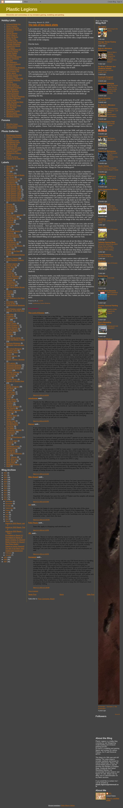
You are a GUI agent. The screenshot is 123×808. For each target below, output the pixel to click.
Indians (8, 296)
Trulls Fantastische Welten (108, 189)
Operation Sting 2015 (13, 148)
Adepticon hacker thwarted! (14, 546)
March (7, 521)
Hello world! (102, 100)
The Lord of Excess (36, 313)
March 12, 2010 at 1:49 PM (41, 554)
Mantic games (11, 73)
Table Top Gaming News (14, 102)
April (7, 519)
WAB (8, 439)
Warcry (8, 444)
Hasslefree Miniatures (14, 57)
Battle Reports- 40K (13, 188)
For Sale (9, 269)
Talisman (9, 417)
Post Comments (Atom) (46, 599)
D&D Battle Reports (13, 231)
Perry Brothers (11, 374)
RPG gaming (10, 394)
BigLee (31, 424)
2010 (5, 499)
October (8, 506)
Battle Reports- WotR (13, 197)
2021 (5, 475)
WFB (8, 455)
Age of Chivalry (112, 263)
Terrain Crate (10, 421)
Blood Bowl (10, 206)
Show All (117, 714)
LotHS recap (10, 318)
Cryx (8, 228)
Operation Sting (11, 350)
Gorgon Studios (11, 53)
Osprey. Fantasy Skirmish (15, 359)
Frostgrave (10, 273)
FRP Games (10, 48)
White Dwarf (10, 462)
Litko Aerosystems (12, 69)
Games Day (10, 275)
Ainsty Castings (11, 26)
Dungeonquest (11, 244)
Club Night (10, 220)
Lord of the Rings (12, 157)
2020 (5, 477)
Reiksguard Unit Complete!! (112, 327)
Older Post (90, 594)
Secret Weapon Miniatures (15, 96)
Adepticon (9, 173)
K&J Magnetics (11, 62)
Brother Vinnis (11, 39)
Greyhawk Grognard (105, 77)
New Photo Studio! (11, 544)
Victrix (8, 435)
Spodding (101, 219)
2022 (5, 473)
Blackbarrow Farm (12, 140)
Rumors (9, 396)
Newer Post (32, 594)
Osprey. (9, 358)
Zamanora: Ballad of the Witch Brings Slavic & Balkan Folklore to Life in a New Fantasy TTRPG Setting (108, 247)
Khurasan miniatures (13, 64)
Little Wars (10, 314)
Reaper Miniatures (12, 91)
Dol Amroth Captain (111, 124)
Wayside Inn (10, 452)
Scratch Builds (11, 401)
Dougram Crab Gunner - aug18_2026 (106, 71)
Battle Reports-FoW (13, 199)
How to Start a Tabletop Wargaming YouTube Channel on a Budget (112, 57)
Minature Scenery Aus (14, 75)
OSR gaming (10, 363)
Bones (8, 213)
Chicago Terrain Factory (107, 42)
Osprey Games (11, 84)
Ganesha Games (12, 51)
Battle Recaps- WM (13, 186)
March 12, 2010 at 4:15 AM (41, 474)
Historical (9, 293)
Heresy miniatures (12, 59)
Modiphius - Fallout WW (14, 78)
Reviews (9, 390)
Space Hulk (10, 412)
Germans (9, 280)
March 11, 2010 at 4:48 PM (41, 395)
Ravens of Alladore (105, 339)
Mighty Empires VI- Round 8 (15, 540)
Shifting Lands (11, 100)
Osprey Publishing (12, 86)
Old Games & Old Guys (105, 256)
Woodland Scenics (12, 116)
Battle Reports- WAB (13, 193)
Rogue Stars (10, 392)
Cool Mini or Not (12, 40)
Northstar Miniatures (13, 80)
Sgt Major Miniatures (13, 98)
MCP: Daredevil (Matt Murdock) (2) (112, 294)
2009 (5, 557)
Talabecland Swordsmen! (14, 551)
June (7, 514)
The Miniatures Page (13, 105)
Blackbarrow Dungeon (14, 135)
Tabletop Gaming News (106, 242)
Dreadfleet (9, 240)
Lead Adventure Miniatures (15, 68)
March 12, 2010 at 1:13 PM (41, 530)
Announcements (12, 181)
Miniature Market (12, 77)
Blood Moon (10, 208)
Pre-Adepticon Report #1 (13, 538)
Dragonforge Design (13, 46)
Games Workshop (12, 276)
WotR (8, 466)
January (8, 555)
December (8, 501)
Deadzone (9, 233)
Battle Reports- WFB (13, 195)
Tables (8, 414)
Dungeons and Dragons (14, 246)
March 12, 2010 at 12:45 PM (41, 519)
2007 (5, 562)
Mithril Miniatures (12, 331)
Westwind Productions (14, 115)
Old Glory (9, 82)
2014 (5, 490)
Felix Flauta (33, 523)
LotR (8, 320)
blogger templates (54, 805)
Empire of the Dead (13, 251)
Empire (8, 249)
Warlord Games (11, 113)
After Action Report (13, 179)
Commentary (10, 224)
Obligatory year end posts (15, 345)
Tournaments (10, 432)
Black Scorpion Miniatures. (15, 200)
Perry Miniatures (12, 89)
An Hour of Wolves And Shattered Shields (107, 67)
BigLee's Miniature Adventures (105, 49)
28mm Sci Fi (10, 170)
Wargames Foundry (13, 111)
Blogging (9, 204)
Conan (8, 226)
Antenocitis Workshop (14, 30)
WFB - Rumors (11, 457)
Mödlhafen (102, 261)
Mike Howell (33, 477)
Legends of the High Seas (15, 159)
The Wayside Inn (12, 144)
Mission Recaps (12, 329)
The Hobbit (10, 428)
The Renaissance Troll (106, 122)
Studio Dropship (104, 98)
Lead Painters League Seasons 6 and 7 (14, 150)
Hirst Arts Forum (12, 124)
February (8, 553)
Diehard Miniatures (12, 237)
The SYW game (112, 229)
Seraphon (9, 403)
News (8, 336)
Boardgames (10, 209)
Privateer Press (11, 379)
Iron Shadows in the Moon (15, 298)
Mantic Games (11, 323)
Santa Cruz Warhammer (107, 151)
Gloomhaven (10, 282)
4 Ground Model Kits (13, 24)
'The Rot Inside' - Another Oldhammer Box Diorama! (112, 156)
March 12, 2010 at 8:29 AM (41, 501)
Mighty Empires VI (12, 327)
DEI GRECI (102, 27)
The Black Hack (12, 423)
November (8, 504)
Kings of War (10, 303)
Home (62, 594)
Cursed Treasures (104, 255)
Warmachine (10, 450)
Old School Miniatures (14, 349)
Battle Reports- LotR (13, 191)
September (9, 508)
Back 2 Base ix (11, 35)
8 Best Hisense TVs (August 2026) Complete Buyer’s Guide (108, 169)
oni (29, 505)
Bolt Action (10, 211)
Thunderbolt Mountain (13, 430)
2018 (5, 482)
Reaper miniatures (12, 387)
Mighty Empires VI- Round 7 (15, 542)
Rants (8, 385)
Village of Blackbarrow (14, 437)
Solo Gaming (10, 408)
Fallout (8, 253)
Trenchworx (10, 434)
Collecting (9, 222)
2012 (5, 495)
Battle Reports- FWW (13, 190)
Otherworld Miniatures (14, 367)
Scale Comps (11, 399)
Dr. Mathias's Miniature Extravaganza (106, 106)
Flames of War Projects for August (112, 311)
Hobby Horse (103, 276)
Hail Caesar (10, 285)
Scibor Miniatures (12, 95)
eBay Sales (10, 247)
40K (7, 172)
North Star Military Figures (15, 340)
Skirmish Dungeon (12, 406)
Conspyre (32, 557)
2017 (5, 484)
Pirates (8, 378)
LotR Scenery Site (12, 71)
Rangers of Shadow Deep (15, 381)
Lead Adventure (11, 128)
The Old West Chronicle (107, 291)
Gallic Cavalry (102, 44)
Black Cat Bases (12, 37)
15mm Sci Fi (10, 166)
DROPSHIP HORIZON (106, 84)
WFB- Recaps (11, 461)
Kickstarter (10, 302)
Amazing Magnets (12, 28)
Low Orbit (9, 322)
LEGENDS (102, 175)
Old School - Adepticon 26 (111, 139)
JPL (29, 533)
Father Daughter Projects (15, 260)
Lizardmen (10, 316)
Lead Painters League (14, 309)
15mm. (8, 168)
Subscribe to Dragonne (105, 79)
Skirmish (9, 405)
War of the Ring (11, 441)
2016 (5, 486)
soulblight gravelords (13, 410)
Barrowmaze (10, 182)
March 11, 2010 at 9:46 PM (41, 421)
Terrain (8, 419)
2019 (5, 479)
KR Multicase (11, 66)
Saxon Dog (102, 227)
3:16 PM (40, 300)
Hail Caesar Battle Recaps (15, 287)
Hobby (8, 294)
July (6, 512)
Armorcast (10, 31)
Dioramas (9, 238)
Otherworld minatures (13, 87)
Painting (9, 370)
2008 (5, 559)
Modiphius (9, 334)
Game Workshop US (13, 49)
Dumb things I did (12, 242)
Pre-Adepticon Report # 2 (14, 535)
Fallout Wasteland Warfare (15, 255)
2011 (5, 497)
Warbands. (10, 443)
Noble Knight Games (13, 338)
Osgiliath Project (12, 352)
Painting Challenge (12, 372)
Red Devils (10, 388)
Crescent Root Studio (13, 42)
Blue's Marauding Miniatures (104, 323)
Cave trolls (110, 278)
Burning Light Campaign (14, 215)
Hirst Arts (9, 60)
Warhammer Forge (12, 446)
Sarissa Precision (12, 93)
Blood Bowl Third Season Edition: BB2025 (112, 208)
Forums (9, 271)
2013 (5, 493)
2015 (5, 488)
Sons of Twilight (104, 204)
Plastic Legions (21, 9)
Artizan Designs (11, 33)
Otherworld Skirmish (13, 368)
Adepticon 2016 (11, 146)
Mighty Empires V (12, 325)
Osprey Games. (11, 356)
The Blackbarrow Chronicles (12, 425)
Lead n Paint (103, 136)
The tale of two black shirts (14, 548)
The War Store (11, 107)
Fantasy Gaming (12, 258)
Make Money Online (68, 805)
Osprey (8, 354)
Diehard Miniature (12, 235)
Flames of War (11, 265)
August (7, 510)
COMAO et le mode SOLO (111, 177)
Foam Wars (10, 267)
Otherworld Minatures (13, 365)
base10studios (11, 184)
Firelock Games (11, 264)
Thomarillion (10, 109)
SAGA (8, 397)
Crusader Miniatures (13, 44)
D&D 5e (9, 229)
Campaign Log (11, 217)
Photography (10, 376)
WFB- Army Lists (12, 459)
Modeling (9, 332)
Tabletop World (11, 104)
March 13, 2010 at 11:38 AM (41, 587)
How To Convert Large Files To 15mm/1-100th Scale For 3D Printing (112, 89)
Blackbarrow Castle (13, 142)
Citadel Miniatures (12, 218)
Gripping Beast (11, 55)
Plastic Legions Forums (14, 126)
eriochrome (33, 398)
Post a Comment (33, 591)
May (6, 517)
